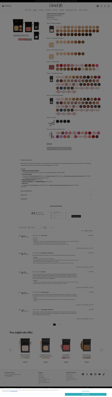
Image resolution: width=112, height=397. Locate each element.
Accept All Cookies (86, 394)
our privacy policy (13, 391)
